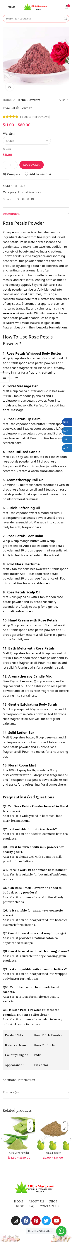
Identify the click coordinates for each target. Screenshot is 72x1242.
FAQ (32, 1206)
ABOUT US (36, 1201)
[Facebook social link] (14, 199)
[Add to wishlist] (30, 1122)
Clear (8, 148)
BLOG (20, 1206)
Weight (8, 133)
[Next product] (67, 100)
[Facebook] (25, 1220)
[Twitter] (46, 1220)
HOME (18, 1201)
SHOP (53, 1201)
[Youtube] (56, 1220)
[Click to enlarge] (10, 87)
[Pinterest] (36, 1220)
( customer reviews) (35, 116)
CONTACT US (49, 1206)
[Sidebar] (4, 377)
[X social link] (18, 199)
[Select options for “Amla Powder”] (64, 1129)
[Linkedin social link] (28, 199)
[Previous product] (60, 100)
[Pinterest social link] (23, 199)
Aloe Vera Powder (19, 1153)
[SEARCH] (65, 18)
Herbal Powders (28, 100)
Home (7, 100)
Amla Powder (53, 1153)
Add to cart (31, 164)
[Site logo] (36, 7)
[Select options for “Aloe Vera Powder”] (30, 1129)
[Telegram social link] (32, 199)
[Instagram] (15, 1220)
